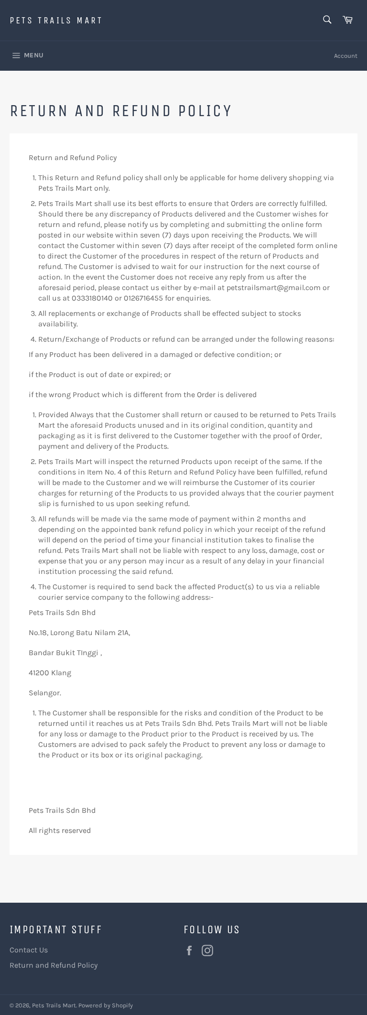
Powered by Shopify (105, 1005)
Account (345, 55)
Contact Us (29, 949)
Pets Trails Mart (56, 20)
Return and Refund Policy (53, 965)
